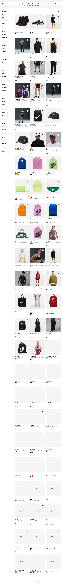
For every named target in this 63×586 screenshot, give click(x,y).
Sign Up (55, 0)
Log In (59, 0)
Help (52, 0)
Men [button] (28, 3)
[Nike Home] (3, 3)
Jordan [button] (38, 3)
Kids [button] (35, 3)
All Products (4, 8)
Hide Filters (51, 11)
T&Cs (33, 6)
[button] (60, 3)
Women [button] (31, 3)
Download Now (31, 6)
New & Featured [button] (23, 3)
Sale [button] (42, 3)
